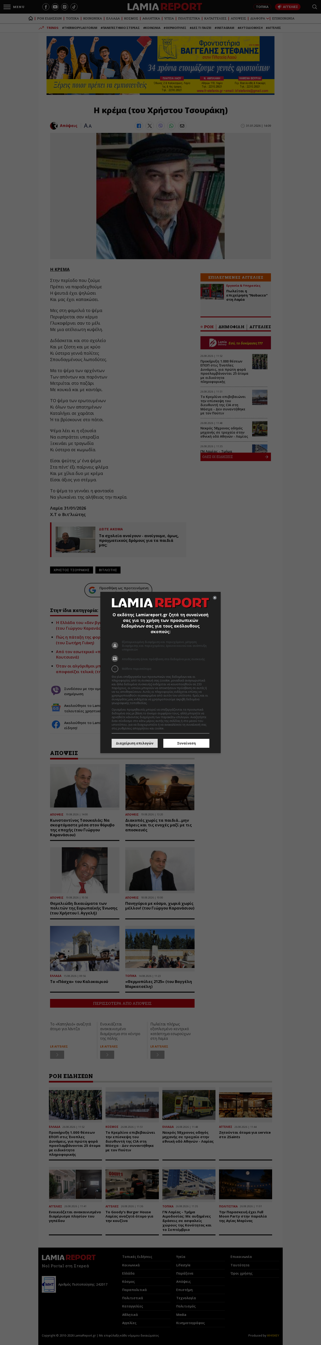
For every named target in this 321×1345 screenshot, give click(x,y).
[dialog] (160, 672)
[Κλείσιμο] (214, 597)
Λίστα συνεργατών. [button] (161, 703)
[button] (160, 669)
